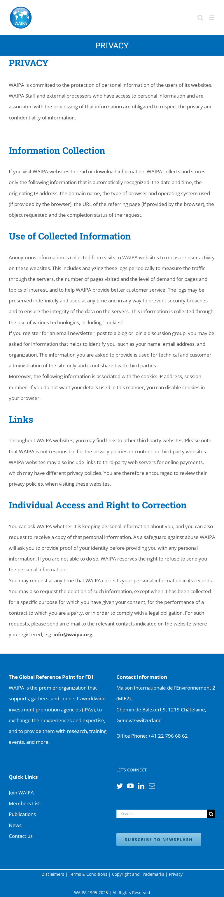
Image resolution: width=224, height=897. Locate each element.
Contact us (21, 836)
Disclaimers (52, 874)
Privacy (176, 874)
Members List (24, 803)
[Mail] (152, 786)
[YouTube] (130, 786)
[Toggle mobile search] (200, 18)
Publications (22, 814)
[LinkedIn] (141, 786)
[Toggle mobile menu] (212, 18)
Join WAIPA (21, 792)
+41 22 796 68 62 (168, 735)
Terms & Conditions (88, 874)
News (15, 825)
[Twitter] (119, 786)
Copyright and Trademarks (138, 874)
